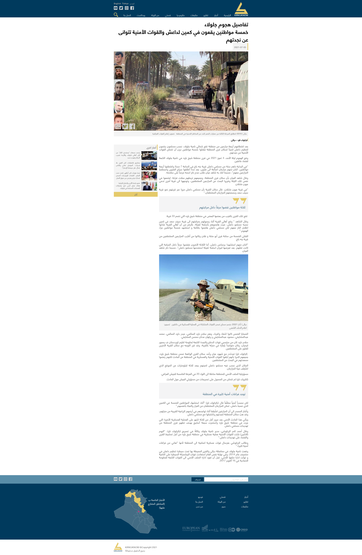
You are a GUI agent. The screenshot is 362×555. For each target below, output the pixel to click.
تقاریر (246, 501)
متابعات (244, 506)
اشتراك (198, 479)
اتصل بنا (199, 501)
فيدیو (200, 497)
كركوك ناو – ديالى (239, 140)
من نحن (199, 506)
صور (224, 506)
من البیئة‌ (222, 501)
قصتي (223, 497)
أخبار (246, 497)
